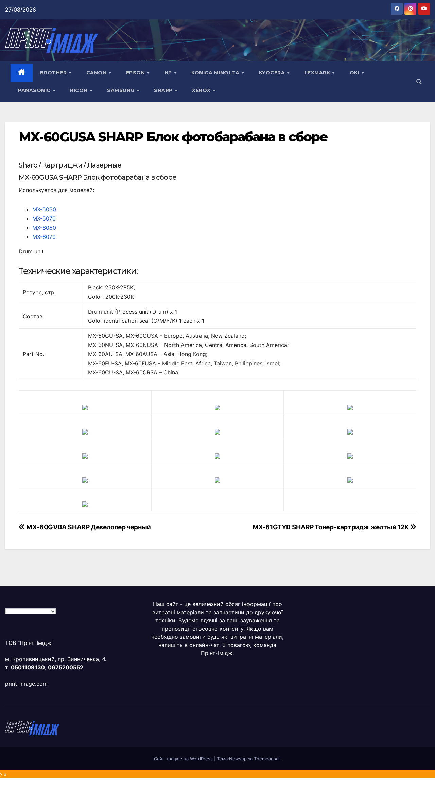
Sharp (164, 90)
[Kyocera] (85, 479)
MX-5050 (44, 209)
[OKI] (350, 431)
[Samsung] (217, 455)
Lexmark (318, 73)
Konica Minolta (216, 73)
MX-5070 (44, 218)
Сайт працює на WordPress (184, 758)
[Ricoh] (350, 479)
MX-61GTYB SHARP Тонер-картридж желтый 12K (331, 527)
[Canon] (217, 407)
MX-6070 (44, 236)
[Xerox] (350, 455)
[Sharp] (217, 479)
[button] (419, 81)
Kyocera (272, 73)
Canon (97, 73)
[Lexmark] (217, 431)
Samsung (121, 90)
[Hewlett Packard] (85, 431)
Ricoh (79, 90)
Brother (54, 73)
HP (169, 73)
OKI (355, 73)
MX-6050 (44, 227)
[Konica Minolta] (85, 503)
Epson (136, 73)
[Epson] (350, 407)
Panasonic (35, 90)
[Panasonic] (85, 455)
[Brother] (85, 407)
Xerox (202, 90)
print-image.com (26, 683)
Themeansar (267, 758)
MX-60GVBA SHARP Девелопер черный (88, 527)
